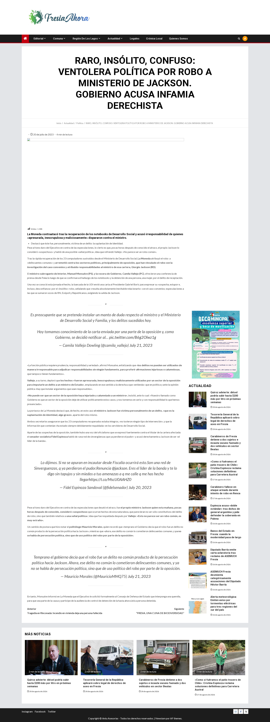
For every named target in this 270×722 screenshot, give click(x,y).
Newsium (160, 718)
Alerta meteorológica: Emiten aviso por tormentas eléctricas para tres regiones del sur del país (223, 603)
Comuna (58, 38)
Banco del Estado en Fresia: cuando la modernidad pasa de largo (225, 534)
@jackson (119, 468)
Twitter (52, 711)
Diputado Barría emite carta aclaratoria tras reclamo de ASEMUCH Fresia (223, 554)
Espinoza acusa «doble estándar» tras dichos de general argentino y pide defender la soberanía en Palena (225, 512)
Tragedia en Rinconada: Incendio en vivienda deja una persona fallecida (64, 610)
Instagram (27, 711)
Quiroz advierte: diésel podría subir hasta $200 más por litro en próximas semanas (49, 683)
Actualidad (114, 38)
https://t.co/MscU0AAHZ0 (110, 479)
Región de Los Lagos (85, 38)
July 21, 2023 (141, 345)
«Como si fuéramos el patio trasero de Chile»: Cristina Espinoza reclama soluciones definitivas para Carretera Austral (225, 468)
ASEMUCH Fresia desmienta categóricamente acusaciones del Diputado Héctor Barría (225, 578)
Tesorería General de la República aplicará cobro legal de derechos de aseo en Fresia (225, 419)
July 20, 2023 (140, 487)
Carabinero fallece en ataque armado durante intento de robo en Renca (225, 490)
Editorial (38, 38)
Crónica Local (154, 38)
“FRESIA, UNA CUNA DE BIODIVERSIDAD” (160, 610)
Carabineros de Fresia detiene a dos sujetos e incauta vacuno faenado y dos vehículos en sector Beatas (225, 443)
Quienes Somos (178, 38)
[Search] (239, 39)
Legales (134, 38)
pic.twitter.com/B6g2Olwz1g (132, 337)
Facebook (40, 711)
